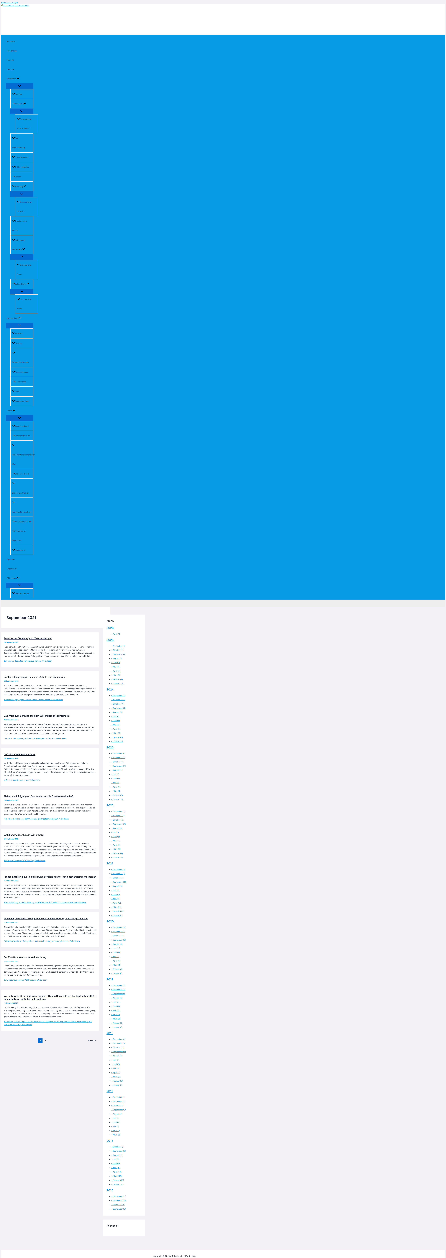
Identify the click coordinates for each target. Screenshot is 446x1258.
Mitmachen (12, 578)
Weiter (92, 1040)
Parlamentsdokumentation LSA (22, 459)
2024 (110, 689)
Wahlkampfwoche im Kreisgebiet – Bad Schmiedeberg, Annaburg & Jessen (46, 918)
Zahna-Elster (20, 284)
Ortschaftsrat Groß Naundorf (24, 124)
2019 (110, 979)
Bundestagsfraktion (20, 493)
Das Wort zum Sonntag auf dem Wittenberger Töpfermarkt (37, 715)
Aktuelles (11, 41)
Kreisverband (13, 318)
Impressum (20, 550)
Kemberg (19, 186)
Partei (9, 410)
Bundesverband (22, 474)
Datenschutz (20, 382)
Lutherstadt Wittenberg (18, 244)
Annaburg (19, 104)
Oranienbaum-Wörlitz (20, 225)
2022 (110, 805)
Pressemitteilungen (20, 362)
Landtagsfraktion (22, 436)
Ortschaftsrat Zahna (24, 304)
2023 (110, 747)
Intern (17, 391)
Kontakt (10, 60)
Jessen (18, 177)
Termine (10, 69)
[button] (17, 78)
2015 (110, 1190)
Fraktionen (11, 78)
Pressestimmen (21, 372)
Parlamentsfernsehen (21, 512)
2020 (110, 921)
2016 (110, 1140)
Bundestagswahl (22, 401)
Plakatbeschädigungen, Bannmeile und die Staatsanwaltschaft (39, 796)
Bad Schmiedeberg (18, 143)
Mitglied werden (22, 593)
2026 (110, 628)
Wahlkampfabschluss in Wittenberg (24, 835)
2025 (110, 640)
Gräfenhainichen (22, 167)
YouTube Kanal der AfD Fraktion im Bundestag (21, 530)
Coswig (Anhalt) (22, 157)
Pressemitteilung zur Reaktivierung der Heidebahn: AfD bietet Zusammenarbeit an (50, 876)
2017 (110, 1091)
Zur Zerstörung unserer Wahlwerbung (25, 957)
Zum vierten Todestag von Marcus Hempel (28, 638)
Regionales (12, 51)
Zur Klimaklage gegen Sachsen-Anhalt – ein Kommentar (35, 677)
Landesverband (22, 426)
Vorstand (19, 333)
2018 (110, 1033)
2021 (110, 863)
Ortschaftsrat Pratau (24, 269)
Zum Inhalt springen (9, 2)
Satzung (18, 343)
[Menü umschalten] (19, 86)
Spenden (11, 559)
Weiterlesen (28, 661)
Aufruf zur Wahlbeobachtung (20, 754)
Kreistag (18, 94)
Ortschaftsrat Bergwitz (24, 206)
